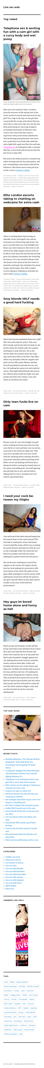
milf (38, 391)
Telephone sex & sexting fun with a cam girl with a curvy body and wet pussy (21, 33)
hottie (13, 999)
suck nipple (15, 290)
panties (5, 182)
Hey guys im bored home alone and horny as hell (20, 605)
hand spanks (13, 180)
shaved (21, 182)
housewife (6, 699)
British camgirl (33, 986)
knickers (20, 180)
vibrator (32, 1025)
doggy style (31, 178)
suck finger (7, 290)
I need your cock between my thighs (18, 497)
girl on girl (33, 995)
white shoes (19, 393)
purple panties (10, 1012)
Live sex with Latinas (14, 877)
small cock (16, 288)
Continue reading (22, 170)
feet (36, 178)
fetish (25, 995)
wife (17, 699)
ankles (21, 178)
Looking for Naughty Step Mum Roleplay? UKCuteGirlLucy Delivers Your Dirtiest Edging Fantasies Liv (22, 773)
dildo (38, 485)
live (35, 391)
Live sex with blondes (23, 279)
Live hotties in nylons (14, 863)
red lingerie (30, 1012)
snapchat (24, 184)
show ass (27, 182)
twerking (6, 186)
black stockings (10, 986)
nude (30, 286)
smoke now (24, 288)
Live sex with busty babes (15, 874)
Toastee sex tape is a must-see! (18, 791)
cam (23, 991)
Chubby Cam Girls (24, 175)
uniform (23, 1025)
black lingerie (31, 697)
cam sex (6, 593)
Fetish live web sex (13, 860)
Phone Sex (13, 178)
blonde (31, 391)
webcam (7, 1030)
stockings (18, 1021)
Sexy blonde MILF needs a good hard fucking (21, 300)
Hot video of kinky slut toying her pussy (22, 805)
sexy (9, 393)
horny (27, 283)
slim (13, 393)
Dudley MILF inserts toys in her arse (20, 808)
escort (14, 283)
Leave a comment (17, 186)
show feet (6, 184)
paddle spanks (34, 180)
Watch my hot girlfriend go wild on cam (21, 840)
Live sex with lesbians (14, 880)
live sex (31, 1004)
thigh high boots (11, 1025)
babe (31, 591)
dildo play (34, 281)
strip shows (28, 1021)
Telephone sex (9, 147)
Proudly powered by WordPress (24, 1064)
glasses (5, 180)
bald (24, 178)
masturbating (9, 1008)
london (32, 283)
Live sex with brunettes (20, 485)
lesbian (17, 1004)
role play (17, 487)
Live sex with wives (19, 697)
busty (25, 281)
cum (28, 281)
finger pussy (21, 283)
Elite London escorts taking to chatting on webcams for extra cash (21, 198)
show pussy (14, 184)
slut (20, 184)
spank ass (32, 288)
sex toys (22, 1017)
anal (6, 982)
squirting (8, 1021)
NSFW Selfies (16, 281)
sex (15, 1017)
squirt (37, 288)
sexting (15, 182)
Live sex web (11, 7)
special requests (33, 184)
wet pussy (17, 593)
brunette (33, 485)
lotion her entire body (15, 286)
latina (32, 999)
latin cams (8, 1004)
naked (26, 180)
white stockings (10, 1034)
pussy (11, 182)
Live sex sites (11, 866)
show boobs (34, 182)
